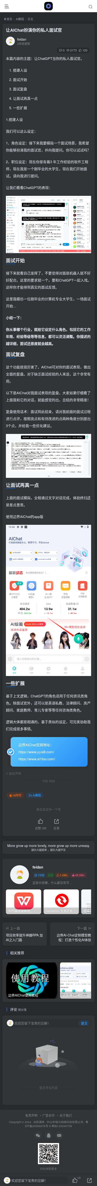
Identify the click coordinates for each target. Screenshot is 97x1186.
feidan (21, 39)
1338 (41, 875)
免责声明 (31, 1115)
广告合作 (48, 1115)
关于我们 (66, 1115)
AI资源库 (38, 1122)
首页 (9, 19)
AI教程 (20, 19)
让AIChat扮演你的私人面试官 (34, 30)
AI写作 (17, 795)
